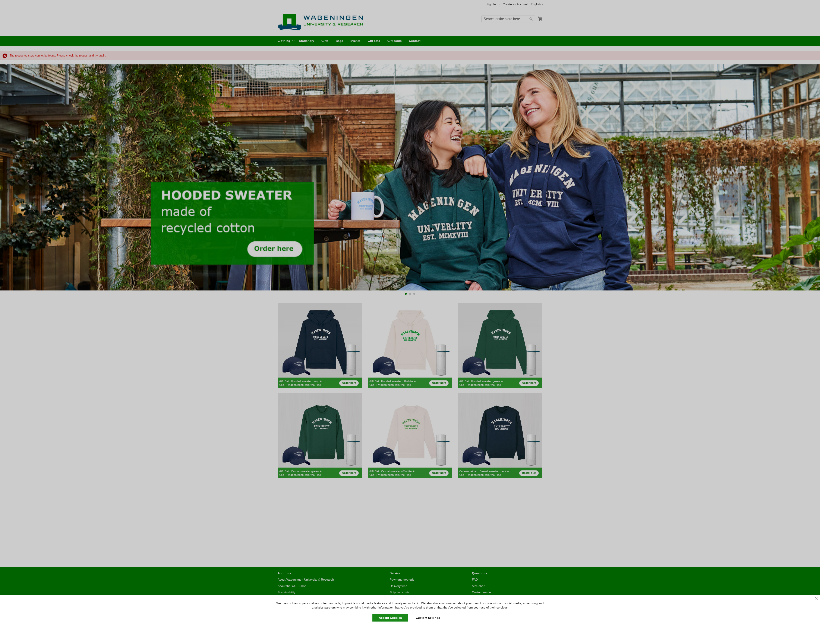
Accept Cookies (390, 617)
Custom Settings (428, 617)
